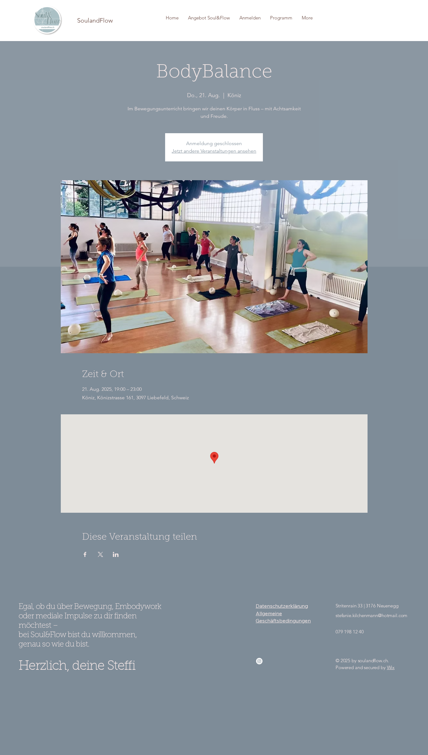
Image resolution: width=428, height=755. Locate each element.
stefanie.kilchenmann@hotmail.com (371, 615)
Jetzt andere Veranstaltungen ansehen (214, 151)
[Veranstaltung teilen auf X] (100, 554)
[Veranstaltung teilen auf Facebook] (85, 554)
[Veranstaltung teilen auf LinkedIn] (116, 554)
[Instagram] (259, 661)
